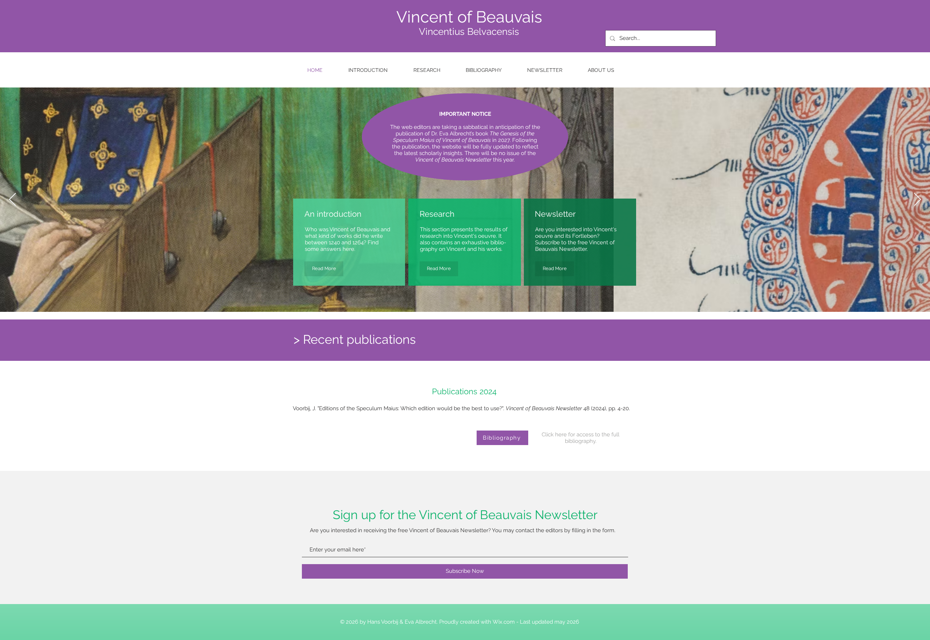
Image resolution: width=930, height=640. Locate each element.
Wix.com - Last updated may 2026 (536, 622)
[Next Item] (917, 200)
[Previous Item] (12, 200)
